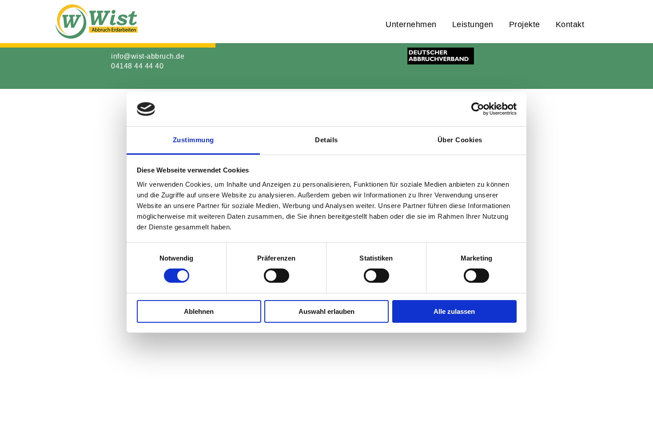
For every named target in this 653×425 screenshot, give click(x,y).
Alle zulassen (454, 311)
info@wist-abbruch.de (147, 56)
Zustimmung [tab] (193, 140)
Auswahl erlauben (326, 311)
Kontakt (570, 24)
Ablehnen (199, 311)
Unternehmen (411, 24)
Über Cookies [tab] (460, 140)
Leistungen (473, 24)
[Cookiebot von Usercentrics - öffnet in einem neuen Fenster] (478, 109)
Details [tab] (326, 140)
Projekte (524, 24)
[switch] (276, 276)
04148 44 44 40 (137, 66)
